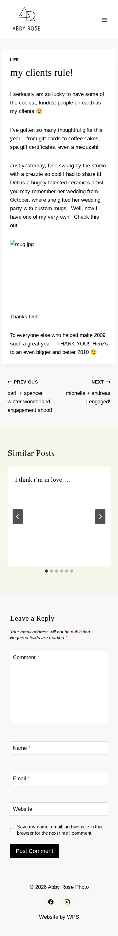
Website (22, 809)
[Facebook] (50, 902)
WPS (73, 917)
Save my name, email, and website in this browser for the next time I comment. (59, 830)
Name (22, 748)
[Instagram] (67, 902)
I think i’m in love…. (42, 479)
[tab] (46, 571)
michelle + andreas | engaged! (88, 392)
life (14, 60)
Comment (26, 657)
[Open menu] (104, 20)
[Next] (100, 516)
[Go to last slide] (18, 516)
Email (21, 779)
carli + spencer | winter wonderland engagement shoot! (30, 396)
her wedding (71, 191)
